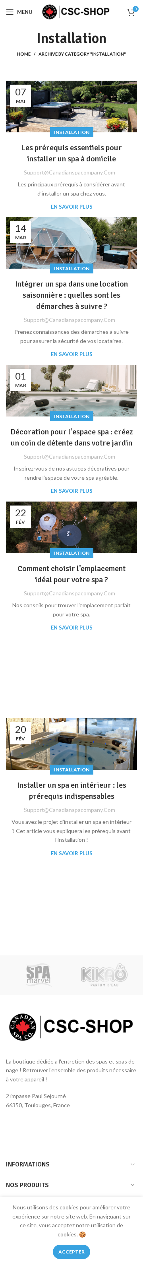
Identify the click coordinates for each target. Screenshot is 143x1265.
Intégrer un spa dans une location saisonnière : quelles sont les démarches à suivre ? (71, 295)
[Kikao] (104, 975)
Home (24, 53)
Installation (71, 132)
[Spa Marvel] (39, 975)
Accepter (71, 1252)
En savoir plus (72, 206)
